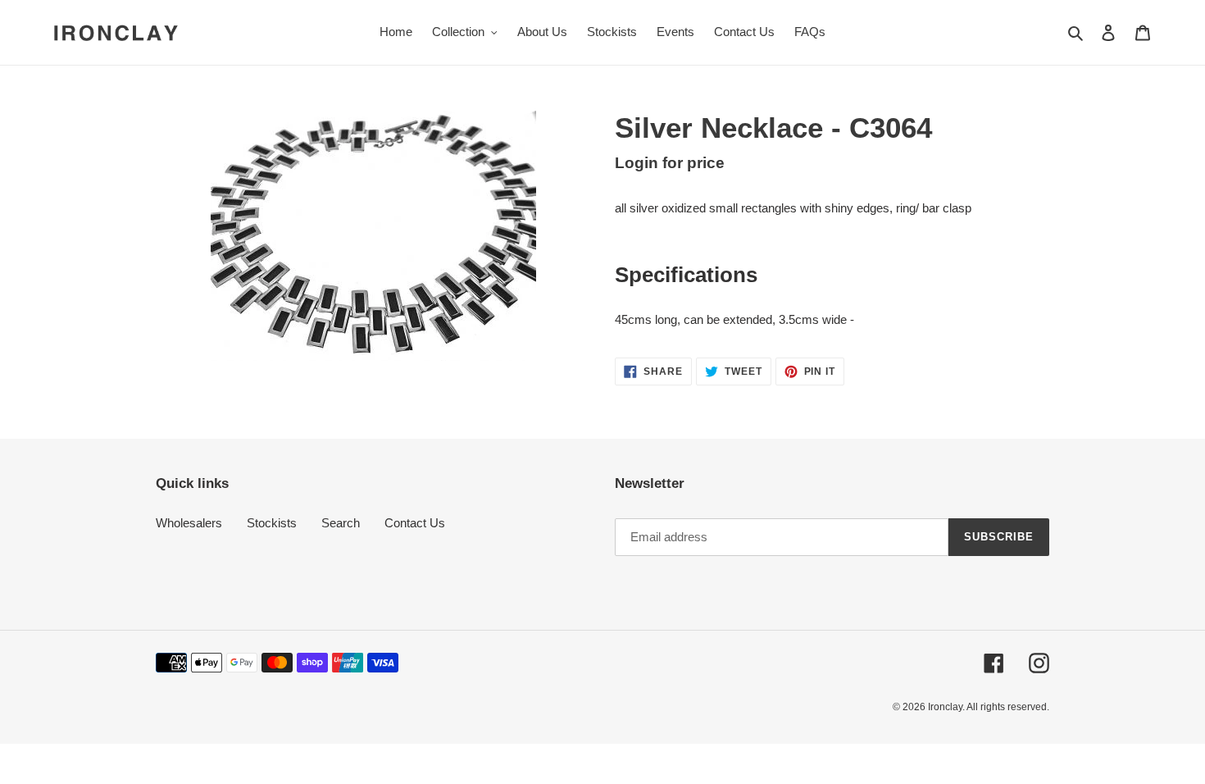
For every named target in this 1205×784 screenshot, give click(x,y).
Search (340, 523)
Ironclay (945, 707)
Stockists (272, 523)
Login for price (670, 162)
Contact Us (414, 523)
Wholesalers (189, 523)
